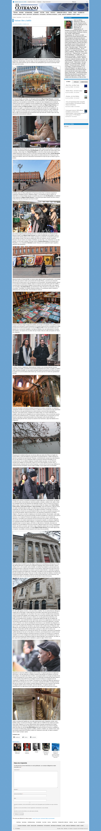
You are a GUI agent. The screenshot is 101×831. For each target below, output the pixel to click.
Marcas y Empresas (67, 14)
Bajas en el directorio (17, 752)
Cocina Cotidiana (17, 14)
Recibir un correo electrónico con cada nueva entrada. (26, 811)
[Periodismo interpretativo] (50, 7)
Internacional (28, 12)
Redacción (69, 116)
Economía (36, 12)
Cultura (42, 12)
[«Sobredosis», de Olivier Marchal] (46, 747)
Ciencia (70, 12)
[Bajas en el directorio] (17, 747)
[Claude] (36, 747)
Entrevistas (36, 14)
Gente (24, 14)
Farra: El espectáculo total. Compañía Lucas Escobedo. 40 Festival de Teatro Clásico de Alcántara (75, 103)
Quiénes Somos (32, 1)
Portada (15, 12)
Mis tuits (66, 126)
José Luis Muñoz (70, 86)
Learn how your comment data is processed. (43, 818)
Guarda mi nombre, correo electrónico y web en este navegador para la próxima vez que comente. (36, 804)
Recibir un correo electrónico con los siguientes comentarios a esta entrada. (31, 807)
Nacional (21, 12)
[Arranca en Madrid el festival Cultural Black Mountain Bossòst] (55, 747)
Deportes (53, 12)
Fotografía (43, 14)
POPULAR (76, 82)
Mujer (74, 14)
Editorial (39, 1)
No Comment (76, 86)
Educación (29, 14)
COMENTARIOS (84, 82)
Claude (36, 751)
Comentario (17, 769)
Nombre (16, 789)
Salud (74, 12)
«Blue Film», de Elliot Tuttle (72, 85)
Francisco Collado (70, 106)
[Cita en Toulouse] (27, 747)
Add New (65, 828)
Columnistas (81, 12)
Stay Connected (46, 1)
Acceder (58, 828)
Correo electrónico (18, 793)
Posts (62, 828)
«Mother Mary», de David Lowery (74, 90)
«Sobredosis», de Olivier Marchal (46, 753)
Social (47, 12)
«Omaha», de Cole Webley (72, 96)
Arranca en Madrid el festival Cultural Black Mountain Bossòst (55, 754)
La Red (59, 14)
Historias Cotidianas (52, 14)
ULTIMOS (68, 81)
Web (15, 798)
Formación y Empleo (62, 12)
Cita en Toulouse (27, 752)
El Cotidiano (17, 828)
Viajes (78, 14)
